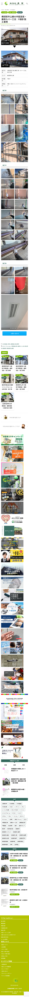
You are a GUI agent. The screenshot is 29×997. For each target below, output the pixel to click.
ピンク (4, 346)
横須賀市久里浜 (5, 835)
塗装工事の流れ (4, 937)
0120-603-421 (14, 985)
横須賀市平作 (22, 838)
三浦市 (10, 819)
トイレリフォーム (6, 813)
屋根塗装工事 (22, 822)
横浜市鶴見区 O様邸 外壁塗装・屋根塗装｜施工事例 (21, 368)
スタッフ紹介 (4, 949)
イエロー (11, 806)
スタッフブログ (14, 810)
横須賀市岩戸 (14, 838)
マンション (8, 346)
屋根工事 (3, 930)
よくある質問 (4, 939)
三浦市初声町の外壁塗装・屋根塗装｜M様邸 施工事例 (7, 406)
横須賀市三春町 (16, 832)
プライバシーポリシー (6, 973)
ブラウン (4, 816)
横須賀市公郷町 (10, 348)
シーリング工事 (5, 810)
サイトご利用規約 (5, 975)
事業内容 (3, 925)
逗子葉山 (17, 844)
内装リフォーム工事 (5, 932)
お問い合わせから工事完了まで (8, 935)
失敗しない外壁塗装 (6, 966)
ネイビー (14, 813)
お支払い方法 (4, 956)
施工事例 (17, 344)
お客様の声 (4, 803)
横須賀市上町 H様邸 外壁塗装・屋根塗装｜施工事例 (21, 387)
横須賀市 (4, 348)
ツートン (22, 810)
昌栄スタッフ (22, 825)
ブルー (9, 816)
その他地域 (11, 803)
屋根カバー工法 (21, 346)
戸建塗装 (4, 825)
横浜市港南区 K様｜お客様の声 (18, 890)
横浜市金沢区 (10, 828)
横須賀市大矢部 (5, 838)
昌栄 (16, 825)
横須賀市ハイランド (6, 832)
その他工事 (4, 806)
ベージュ (15, 816)
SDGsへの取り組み (5, 953)
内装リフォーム (18, 819)
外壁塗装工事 (14, 346)
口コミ (25, 819)
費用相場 (3, 923)
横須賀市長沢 (5, 844)
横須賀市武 (12, 841)
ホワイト (22, 816)
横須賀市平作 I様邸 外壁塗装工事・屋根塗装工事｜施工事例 (18, 781)
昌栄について (4, 944)
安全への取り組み (5, 951)
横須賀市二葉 (14, 835)
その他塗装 (4, 344)
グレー (23, 806)
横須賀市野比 (20, 841)
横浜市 (3, 828)
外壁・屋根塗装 (11, 344)
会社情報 (3, 947)
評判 (11, 844)
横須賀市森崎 (5, 841)
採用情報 (3, 958)
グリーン (17, 806)
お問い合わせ (15, 333)
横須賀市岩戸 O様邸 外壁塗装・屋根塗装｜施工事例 (7, 368)
